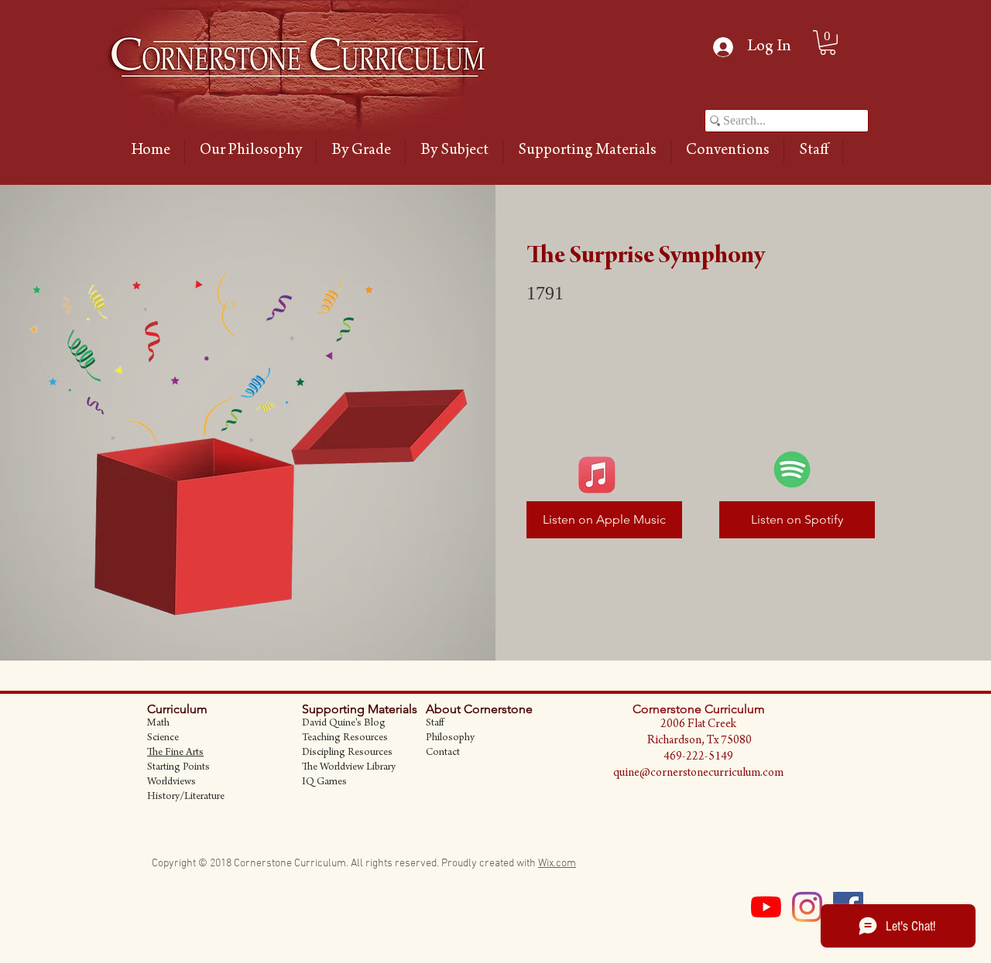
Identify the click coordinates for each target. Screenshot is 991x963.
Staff (435, 724)
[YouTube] (766, 907)
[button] (361, 151)
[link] (827, 42)
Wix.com (557, 863)
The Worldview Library (349, 768)
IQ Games (324, 782)
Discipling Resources (347, 753)
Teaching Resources (345, 738)
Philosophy (450, 738)
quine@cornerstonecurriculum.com (698, 773)
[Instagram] (807, 907)
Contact (443, 753)
